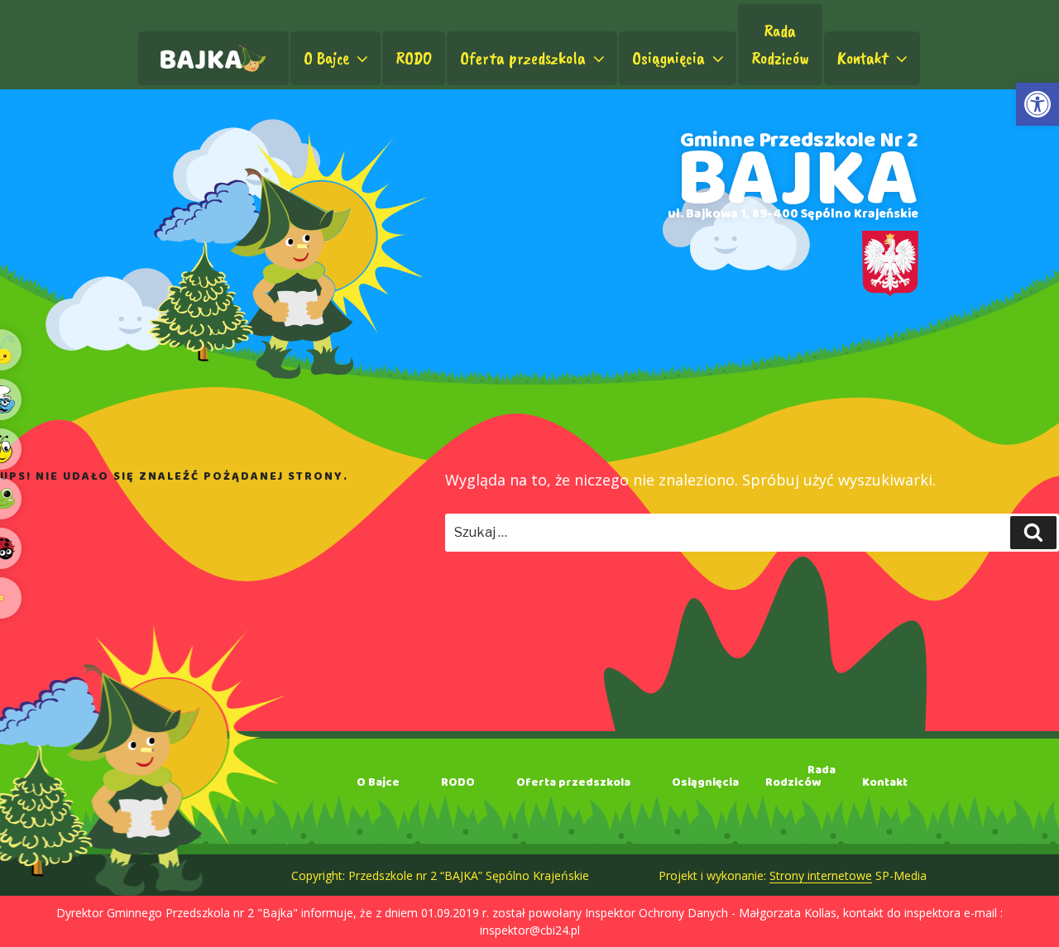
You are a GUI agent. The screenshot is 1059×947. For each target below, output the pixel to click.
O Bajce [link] (326, 57)
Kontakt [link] (863, 57)
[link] (1037, 104)
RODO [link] (413, 57)
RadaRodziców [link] (780, 44)
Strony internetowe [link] (820, 875)
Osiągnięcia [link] (668, 57)
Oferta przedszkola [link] (523, 57)
